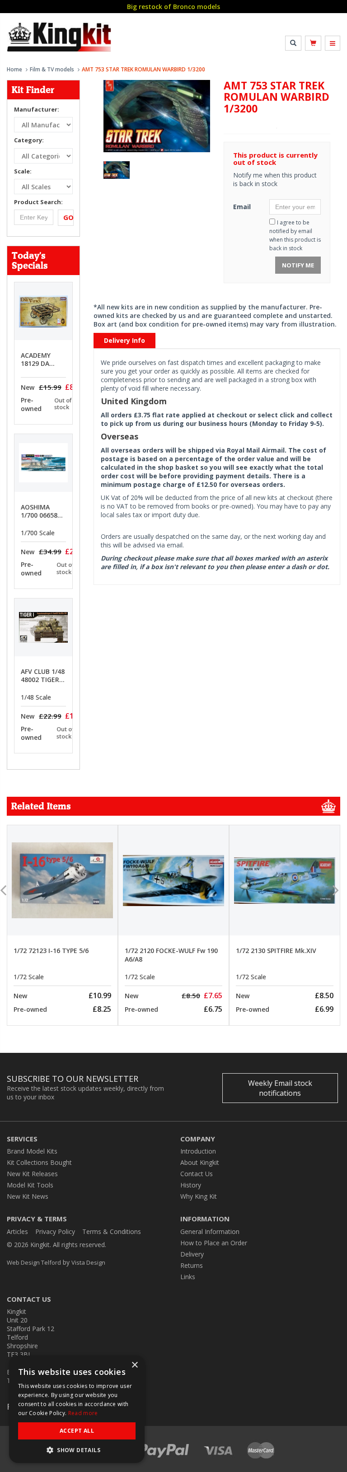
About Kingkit (199, 1162)
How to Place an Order (213, 1242)
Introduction (198, 1151)
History (190, 1185)
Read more (83, 1413)
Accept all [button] (77, 1431)
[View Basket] (313, 43)
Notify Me (298, 265)
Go (68, 217)
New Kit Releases (32, 1173)
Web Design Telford (34, 1262)
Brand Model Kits (32, 1151)
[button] (77, 1449)
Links (187, 1276)
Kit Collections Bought (39, 1162)
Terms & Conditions (111, 1231)
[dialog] (77, 1409)
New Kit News (27, 1196)
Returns (191, 1265)
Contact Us (196, 1173)
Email (242, 206)
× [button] (134, 1365)
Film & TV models (52, 69)
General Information (209, 1231)
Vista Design (88, 1262)
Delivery (192, 1254)
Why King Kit (198, 1196)
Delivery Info (124, 340)
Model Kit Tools (30, 1185)
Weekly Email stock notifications (280, 1088)
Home (14, 69)
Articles (17, 1231)
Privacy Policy (55, 1231)
